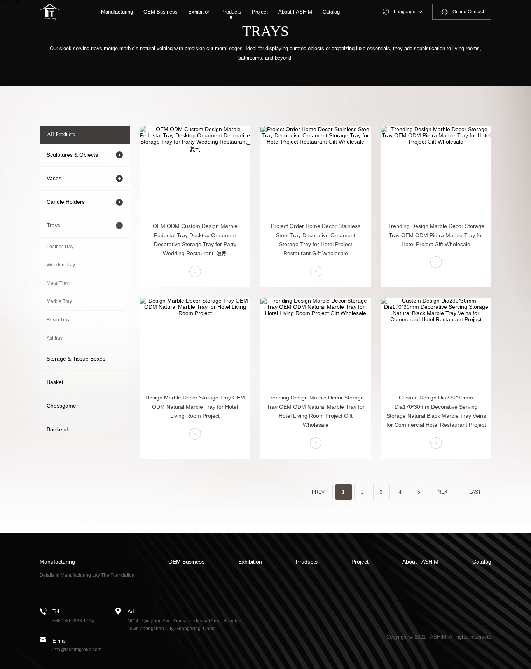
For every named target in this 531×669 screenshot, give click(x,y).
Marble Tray (59, 301)
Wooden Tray (61, 265)
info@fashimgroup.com (76, 649)
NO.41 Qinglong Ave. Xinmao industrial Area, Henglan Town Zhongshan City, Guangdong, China (184, 625)
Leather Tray (60, 246)
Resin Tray (58, 319)
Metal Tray (58, 283)
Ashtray (55, 338)
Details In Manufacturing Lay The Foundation (87, 575)
